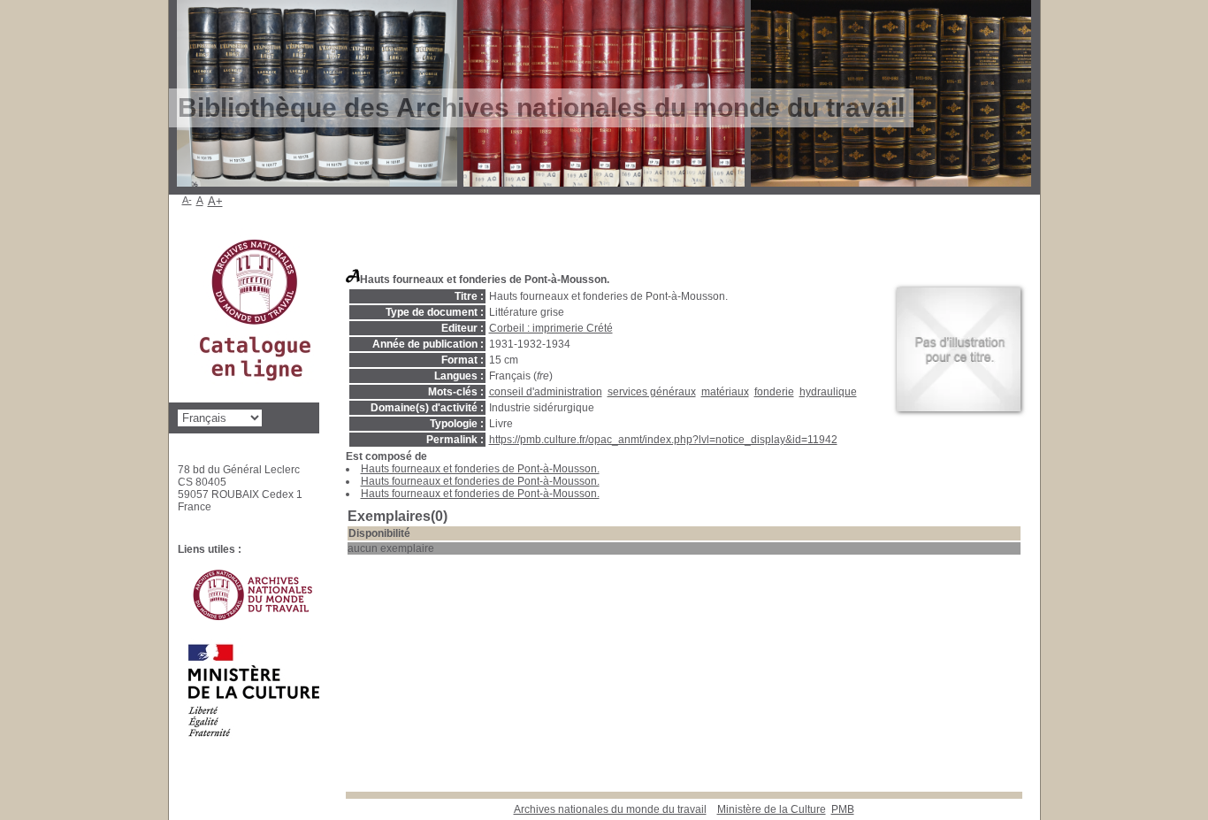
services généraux (652, 392)
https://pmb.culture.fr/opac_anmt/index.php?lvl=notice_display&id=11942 (663, 439)
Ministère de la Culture (771, 809)
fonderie (774, 392)
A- (187, 200)
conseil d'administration (545, 392)
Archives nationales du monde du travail (610, 809)
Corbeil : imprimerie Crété (551, 328)
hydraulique (828, 392)
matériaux (725, 392)
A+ (215, 201)
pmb (842, 809)
